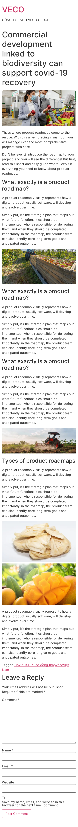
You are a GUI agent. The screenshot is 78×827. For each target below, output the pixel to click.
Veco (59, 665)
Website (8, 782)
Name (7, 750)
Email (7, 766)
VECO (13, 9)
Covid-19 (21, 665)
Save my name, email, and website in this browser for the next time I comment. (33, 803)
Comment (10, 699)
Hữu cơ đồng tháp (42, 665)
